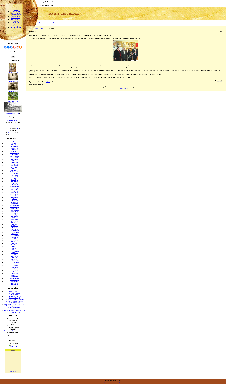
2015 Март (14, 221)
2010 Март (14, 157)
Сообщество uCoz (14, 293)
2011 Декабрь (15, 176)
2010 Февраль (14, 156)
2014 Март (14, 215)
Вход (54, 23)
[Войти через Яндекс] (14, 47)
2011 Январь (14, 165)
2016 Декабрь (15, 251)
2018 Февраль (14, 269)
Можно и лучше (14, 327)
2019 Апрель (14, 284)
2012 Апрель (14, 181)
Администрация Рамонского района (14, 304)
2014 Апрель (14, 216)
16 (6, 130)
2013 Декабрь (15, 210)
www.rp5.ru (13, 371)
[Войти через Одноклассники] (20, 47)
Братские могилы (13, 101)
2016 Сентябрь (14, 249)
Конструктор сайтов (110, 382)
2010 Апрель (14, 159)
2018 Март (14, 270)
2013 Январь (14, 192)
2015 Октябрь (14, 232)
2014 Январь (14, 211)
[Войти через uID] (5, 47)
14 (17, 128)
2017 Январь (14, 253)
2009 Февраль (14, 143)
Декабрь (41, 28)
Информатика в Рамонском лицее (14, 299)
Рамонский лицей (14, 298)
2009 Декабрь (15, 154)
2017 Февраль (14, 254)
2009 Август (14, 151)
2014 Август (14, 218)
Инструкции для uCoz (14, 296)
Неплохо (14, 324)
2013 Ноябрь (14, 208)
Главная (41, 23)
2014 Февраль (14, 213)
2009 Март (14, 145)
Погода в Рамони (14, 302)
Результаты (7, 331)
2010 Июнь (14, 162)
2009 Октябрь (14, 153)
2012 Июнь (14, 184)
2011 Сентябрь (14, 172)
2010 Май (14, 161)
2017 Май (14, 257)
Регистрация (48, 23)
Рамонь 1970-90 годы (12, 113)
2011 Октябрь (15, 173)
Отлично (14, 320)
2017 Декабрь (15, 265)
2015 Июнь (14, 226)
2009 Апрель (14, 146)
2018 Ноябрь (14, 281)
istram (48, 82)
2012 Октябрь (14, 188)
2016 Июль (14, 246)
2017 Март (14, 256)
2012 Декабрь (15, 191)
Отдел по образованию (14, 309)
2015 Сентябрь (14, 230)
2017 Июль (14, 259)
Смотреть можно (14, 325)
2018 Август (14, 276)
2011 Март (14, 167)
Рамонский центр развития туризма (14, 310)
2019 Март (14, 283)
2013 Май (14, 199)
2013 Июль (14, 202)
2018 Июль (14, 275)
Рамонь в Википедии (14, 312)
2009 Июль (14, 149)
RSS (55, 5)
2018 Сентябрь (14, 278)
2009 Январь (14, 142)
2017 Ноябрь (14, 264)
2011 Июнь (14, 170)
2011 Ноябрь (14, 175)
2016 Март (14, 240)
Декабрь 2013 (13, 120)
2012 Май (14, 183)
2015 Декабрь (15, 235)
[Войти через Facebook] (11, 47)
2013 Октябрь (14, 207)
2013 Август (14, 203)
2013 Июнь (14, 200)
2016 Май (14, 243)
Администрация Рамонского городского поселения (14, 306)
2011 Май (14, 169)
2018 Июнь (14, 273)
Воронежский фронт (13, 81)
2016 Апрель (14, 242)
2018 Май (14, 272)
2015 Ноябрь (14, 234)
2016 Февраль (14, 238)
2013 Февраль (14, 194)
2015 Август (14, 229)
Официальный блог (14, 291)
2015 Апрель (14, 222)
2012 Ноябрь (14, 189)
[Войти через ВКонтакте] (8, 47)
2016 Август (14, 248)
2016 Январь (14, 237)
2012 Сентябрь (14, 186)
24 (8, 132)
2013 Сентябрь (14, 205)
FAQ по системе (14, 294)
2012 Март (14, 180)
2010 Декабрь (15, 164)
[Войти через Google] (17, 47)
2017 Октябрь (14, 262)
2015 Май (14, 224)
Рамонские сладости (13, 72)
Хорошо (13, 322)
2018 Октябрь (14, 280)
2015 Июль (14, 227)
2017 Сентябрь (14, 261)
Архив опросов (16, 331)
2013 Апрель (14, 197)
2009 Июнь (14, 148)
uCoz (120, 382)
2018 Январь (14, 267)
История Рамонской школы (14, 301)
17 (8, 130)
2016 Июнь (14, 245)
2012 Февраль (14, 178)
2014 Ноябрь (14, 219)
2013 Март (14, 195)
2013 (36, 28)
